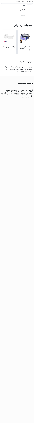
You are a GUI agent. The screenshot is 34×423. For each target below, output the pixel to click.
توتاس (18, 1)
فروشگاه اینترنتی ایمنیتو (27, 1)
